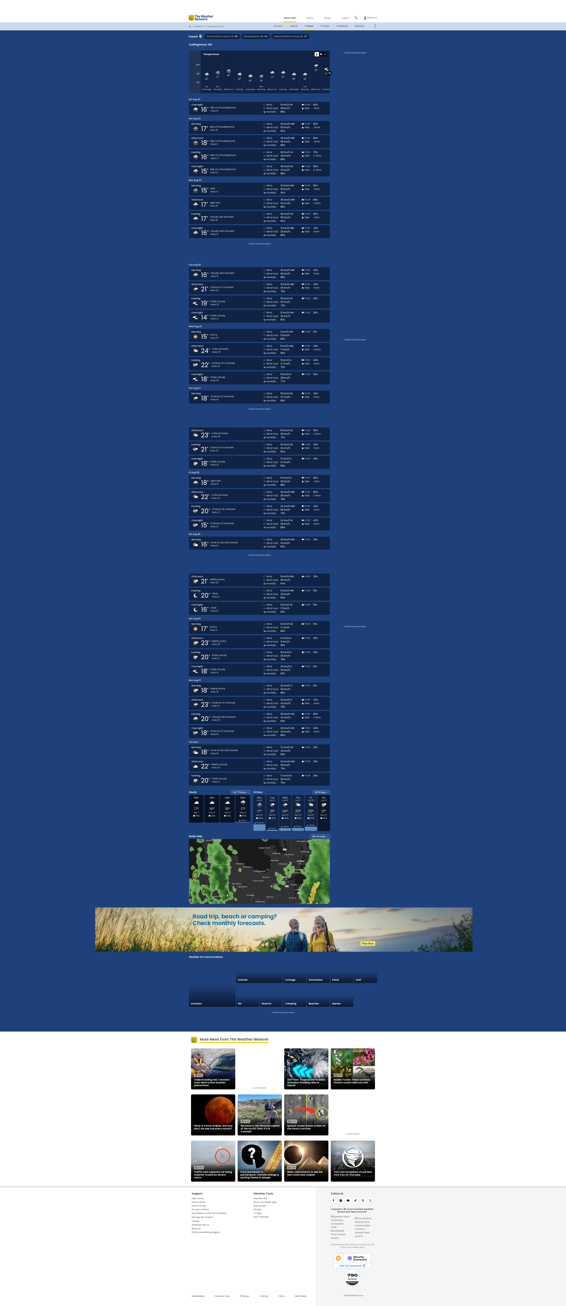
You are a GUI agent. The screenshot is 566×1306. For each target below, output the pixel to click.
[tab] (317, 54)
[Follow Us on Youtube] (348, 1200)
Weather (199, 26)
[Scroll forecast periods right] (329, 73)
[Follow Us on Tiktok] (355, 1200)
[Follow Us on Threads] (363, 1200)
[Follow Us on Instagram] (340, 1200)
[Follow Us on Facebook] (333, 1200)
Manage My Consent (202, 1217)
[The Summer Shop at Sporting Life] (365, 995)
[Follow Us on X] (370, 1200)
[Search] (356, 17)
